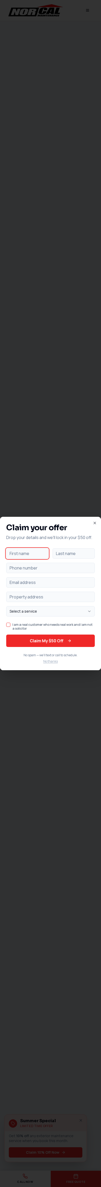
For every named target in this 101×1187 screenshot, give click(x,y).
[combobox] (50, 611)
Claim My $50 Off (46, 641)
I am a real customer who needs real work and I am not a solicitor (52, 626)
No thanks (50, 661)
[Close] (95, 523)
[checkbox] (8, 625)
